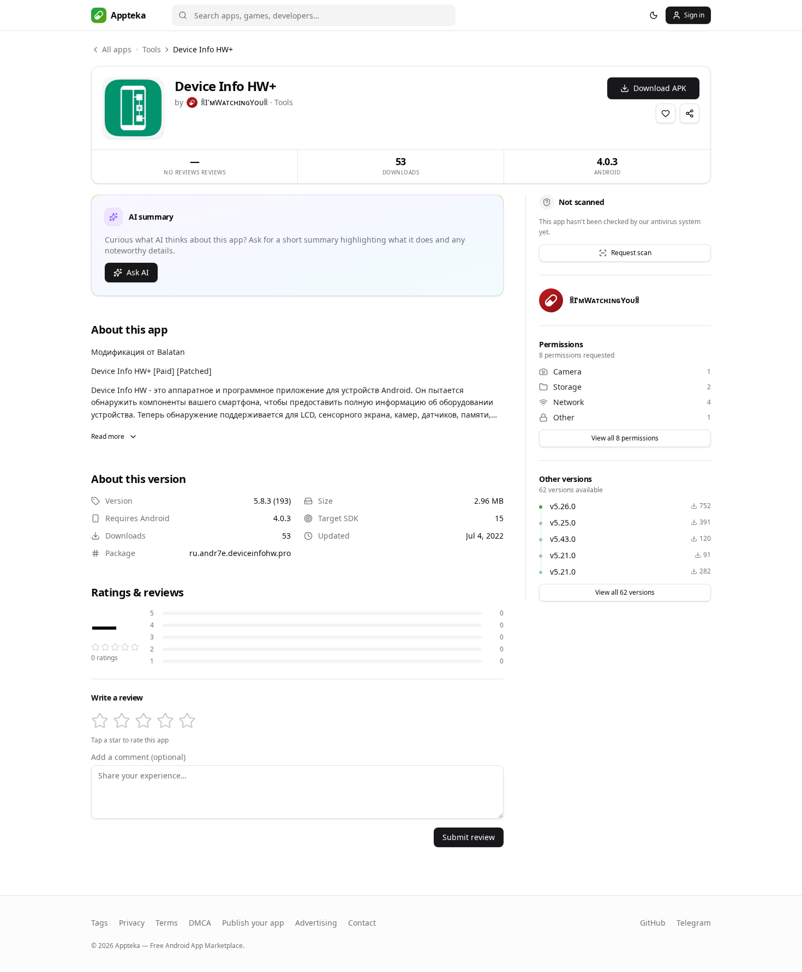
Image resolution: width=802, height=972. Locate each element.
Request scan (631, 252)
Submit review (468, 837)
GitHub (653, 922)
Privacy (132, 922)
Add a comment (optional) (138, 757)
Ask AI (138, 272)
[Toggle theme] (653, 15)
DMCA (200, 922)
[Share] (689, 113)
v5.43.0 (563, 539)
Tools (151, 49)
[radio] (100, 721)
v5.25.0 (563, 522)
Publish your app (253, 922)
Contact (362, 922)
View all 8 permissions (625, 438)
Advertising (316, 922)
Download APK (659, 88)
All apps (116, 49)
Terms (166, 922)
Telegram (694, 922)
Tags (99, 922)
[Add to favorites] (665, 113)
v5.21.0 (563, 555)
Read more (107, 436)
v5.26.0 (563, 506)
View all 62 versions (625, 592)
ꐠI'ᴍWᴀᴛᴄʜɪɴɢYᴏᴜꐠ (234, 102)
